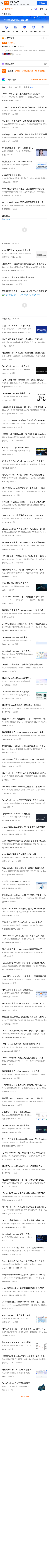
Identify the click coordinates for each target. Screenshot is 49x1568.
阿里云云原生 (6, 114)
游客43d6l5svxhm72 (8, 970)
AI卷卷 (4, 1309)
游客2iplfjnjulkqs (7, 915)
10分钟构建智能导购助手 (39, 79)
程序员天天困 (6, 644)
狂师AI (4, 454)
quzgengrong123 (7, 387)
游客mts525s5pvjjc (8, 942)
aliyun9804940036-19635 (10, 631)
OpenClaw (5, 793)
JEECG (4, 1390)
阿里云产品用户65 (8, 861)
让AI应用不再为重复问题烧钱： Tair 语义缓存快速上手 (32, 71)
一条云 (4, 807)
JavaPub (5, 1241)
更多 (45, 64)
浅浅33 (4, 590)
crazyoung (5, 522)
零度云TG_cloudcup (8, 1214)
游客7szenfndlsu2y (8, 284)
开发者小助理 (6, 243)
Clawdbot (5, 1336)
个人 (45, 13)
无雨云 (4, 1376)
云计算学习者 (6, 712)
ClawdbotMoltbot (7, 495)
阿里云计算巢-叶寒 (8, 1119)
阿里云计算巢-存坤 (8, 888)
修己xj (4, 155)
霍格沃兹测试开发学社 (9, 271)
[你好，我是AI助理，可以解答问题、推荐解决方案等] (35, 8)
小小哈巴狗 (5, 671)
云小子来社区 (6, 576)
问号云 (4, 346)
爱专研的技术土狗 (7, 195)
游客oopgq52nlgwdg (8, 549)
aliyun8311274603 (8, 536)
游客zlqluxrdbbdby (8, 1132)
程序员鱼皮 (5, 468)
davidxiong (5, 481)
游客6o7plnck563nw (8, 414)
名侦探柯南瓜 (6, 209)
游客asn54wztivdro (8, 1105)
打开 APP (42, 3)
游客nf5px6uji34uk (8, 820)
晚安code (5, 400)
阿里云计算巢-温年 (8, 509)
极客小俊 (5, 168)
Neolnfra (4, 373)
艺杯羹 (4, 1349)
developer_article (7, 100)
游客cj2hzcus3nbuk (8, 766)
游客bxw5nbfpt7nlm (8, 1254)
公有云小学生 (6, 1281)
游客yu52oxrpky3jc (8, 698)
